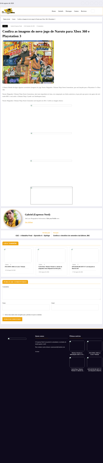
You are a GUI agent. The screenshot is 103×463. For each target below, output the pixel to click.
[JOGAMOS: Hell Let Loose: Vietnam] (18, 255)
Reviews (84, 11)
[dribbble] (91, 3)
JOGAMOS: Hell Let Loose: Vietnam (15, 266)
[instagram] (96, 3)
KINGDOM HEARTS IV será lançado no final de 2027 (83, 267)
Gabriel (6, 264)
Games (76, 11)
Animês (60, 11)
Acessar (37, 351)
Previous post (46, 232)
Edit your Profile (51, 218)
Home (54, 11)
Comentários (5, 286)
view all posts (29, 222)
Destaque (69, 11)
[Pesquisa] (92, 11)
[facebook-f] (82, 3)
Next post (55, 232)
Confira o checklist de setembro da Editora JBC (71, 235)
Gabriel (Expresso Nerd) (16, 26)
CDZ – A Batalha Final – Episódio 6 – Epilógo (33, 235)
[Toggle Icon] (100, 11)
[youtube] (100, 3)
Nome (4, 303)
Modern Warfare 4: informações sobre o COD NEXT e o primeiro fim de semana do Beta (77, 353)
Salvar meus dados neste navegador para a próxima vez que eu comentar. (23, 314)
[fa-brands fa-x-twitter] (87, 3)
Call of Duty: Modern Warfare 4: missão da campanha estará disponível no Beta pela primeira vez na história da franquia (50, 267)
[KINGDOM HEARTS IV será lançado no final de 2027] (85, 255)
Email (53, 303)
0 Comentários (40, 26)
